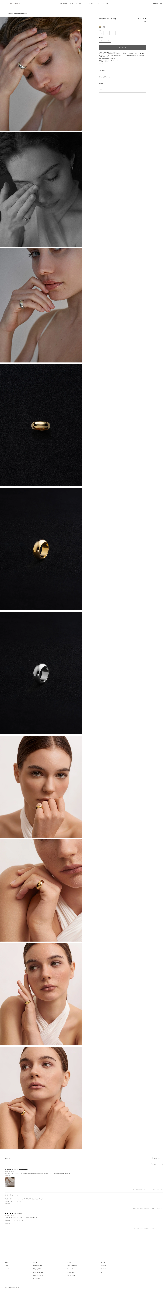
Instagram (103, 1265)
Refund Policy (71, 1275)
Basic (105, 63)
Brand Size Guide (37, 1265)
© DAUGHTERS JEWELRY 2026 (12, 1287)
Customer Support (38, 1272)
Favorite (155, 3)
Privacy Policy (71, 1272)
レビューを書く (158, 1158)
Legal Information (72, 1265)
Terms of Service (71, 1269)
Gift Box (101, 83)
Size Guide (102, 70)
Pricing (101, 89)
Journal (7, 1269)
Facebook (103, 1269)
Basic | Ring (13, 13)
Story (6, 1265)
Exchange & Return (38, 1275)
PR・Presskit (36, 1278)
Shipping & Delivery (104, 77)
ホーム (7, 13)
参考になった (159, 1189)
